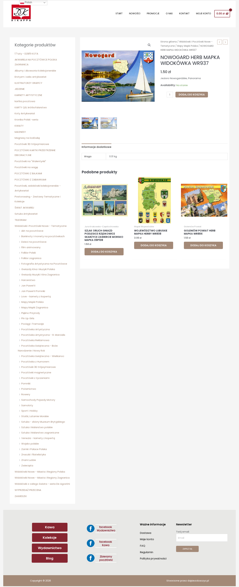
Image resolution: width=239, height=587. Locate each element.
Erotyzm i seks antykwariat (30, 76)
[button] (149, 45)
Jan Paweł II (28, 285)
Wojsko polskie (30, 443)
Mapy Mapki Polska (32, 302)
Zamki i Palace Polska (34, 449)
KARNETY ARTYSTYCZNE (28, 95)
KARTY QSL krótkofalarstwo (31, 107)
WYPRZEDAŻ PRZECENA (28, 490)
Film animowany (30, 247)
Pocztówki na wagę (26, 167)
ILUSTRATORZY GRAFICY (28, 83)
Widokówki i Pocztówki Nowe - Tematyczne (41, 226)
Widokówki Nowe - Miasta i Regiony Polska (40, 471)
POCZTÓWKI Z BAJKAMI (28, 173)
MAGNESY (20, 132)
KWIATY (19, 125)
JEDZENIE (20, 89)
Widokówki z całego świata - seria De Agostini (42, 484)
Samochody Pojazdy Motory (38, 400)
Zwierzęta (27, 465)
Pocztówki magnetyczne (36, 372)
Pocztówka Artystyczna (35, 329)
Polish (28, 2)
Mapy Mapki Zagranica (34, 307)
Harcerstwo (28, 280)
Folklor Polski (28, 252)
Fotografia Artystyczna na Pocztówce (44, 263)
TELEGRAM (20, 220)
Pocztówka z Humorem (35, 361)
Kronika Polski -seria (26, 119)
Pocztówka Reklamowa (35, 340)
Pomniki (25, 383)
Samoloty (27, 405)
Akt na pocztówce (32, 230)
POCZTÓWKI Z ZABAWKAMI (30, 179)
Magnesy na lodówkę (27, 138)
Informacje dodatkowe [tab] (96, 147)
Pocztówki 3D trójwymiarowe (32, 144)
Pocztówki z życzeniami (35, 378)
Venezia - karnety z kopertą (38, 438)
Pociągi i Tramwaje (32, 324)
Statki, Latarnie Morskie (35, 416)
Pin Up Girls (27, 318)
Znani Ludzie (28, 460)
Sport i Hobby (29, 410)
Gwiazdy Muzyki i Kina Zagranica (40, 274)
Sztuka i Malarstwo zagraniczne (40, 432)
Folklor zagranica (31, 258)
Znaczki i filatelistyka (33, 454)
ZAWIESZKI (21, 496)
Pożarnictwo (28, 389)
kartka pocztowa (25, 101)
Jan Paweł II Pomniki (33, 291)
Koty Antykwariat (25, 113)
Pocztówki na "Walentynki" (30, 161)
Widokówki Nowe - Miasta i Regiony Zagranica (42, 477)
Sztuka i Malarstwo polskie (37, 427)
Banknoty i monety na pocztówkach (43, 236)
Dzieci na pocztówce (33, 241)
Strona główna (168, 41)
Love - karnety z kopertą (36, 296)
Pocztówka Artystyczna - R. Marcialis (43, 335)
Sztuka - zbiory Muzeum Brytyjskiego (43, 421)
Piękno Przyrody (30, 313)
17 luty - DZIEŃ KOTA (26, 53)
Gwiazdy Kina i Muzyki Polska (38, 269)
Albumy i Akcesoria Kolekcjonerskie (35, 70)
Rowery (25, 394)
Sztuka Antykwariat (26, 213)
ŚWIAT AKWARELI (24, 207)
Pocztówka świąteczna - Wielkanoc (42, 356)
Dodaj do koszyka (192, 94)
